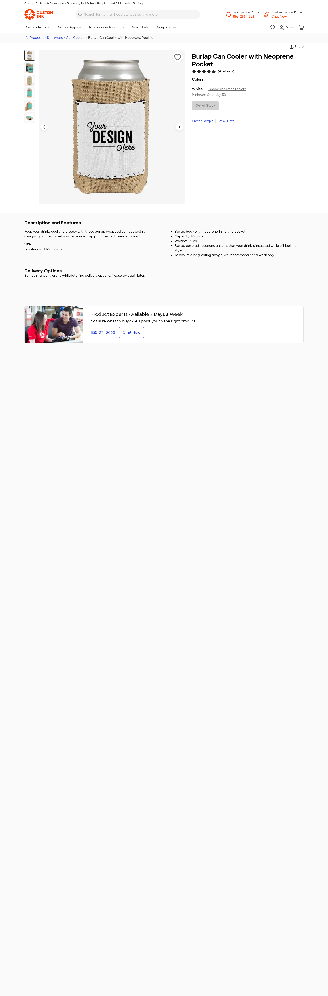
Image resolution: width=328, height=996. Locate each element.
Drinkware (55, 38)
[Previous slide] (44, 127)
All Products (34, 38)
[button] (287, 17)
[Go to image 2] (29, 67)
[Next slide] (179, 127)
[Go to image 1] (29, 55)
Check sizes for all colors (227, 89)
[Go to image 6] (29, 117)
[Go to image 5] (29, 105)
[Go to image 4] (29, 92)
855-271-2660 (103, 332)
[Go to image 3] (29, 80)
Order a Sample (203, 121)
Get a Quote (226, 121)
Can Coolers (75, 38)
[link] (38, 14)
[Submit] (80, 14)
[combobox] (137, 14)
